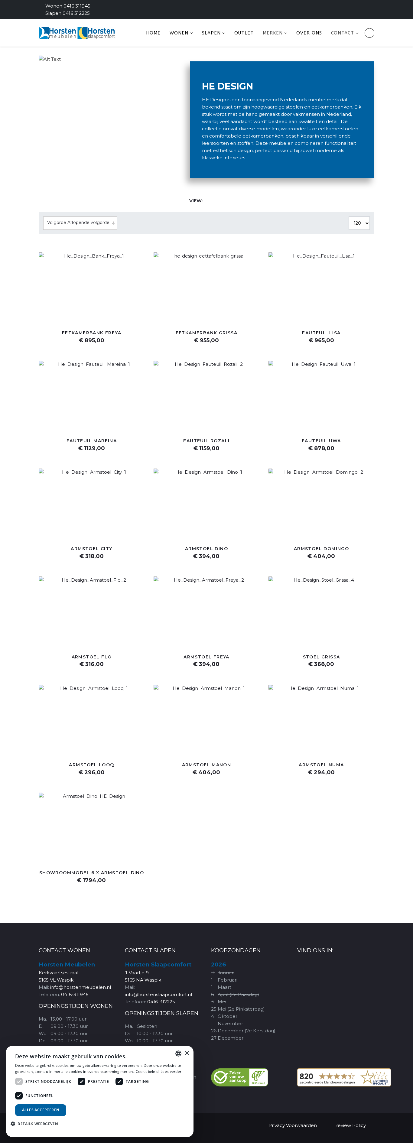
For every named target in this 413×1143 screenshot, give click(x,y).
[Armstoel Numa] (321, 720)
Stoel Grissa (321, 657)
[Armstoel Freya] (206, 611)
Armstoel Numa (321, 765)
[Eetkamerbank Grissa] (206, 287)
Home (153, 33)
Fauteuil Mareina (92, 440)
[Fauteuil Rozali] (206, 396)
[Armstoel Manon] (206, 720)
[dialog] (99, 1091)
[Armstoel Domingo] (321, 504)
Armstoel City (91, 548)
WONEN (179, 33)
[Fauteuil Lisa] (321, 287)
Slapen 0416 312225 (67, 13)
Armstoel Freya (206, 657)
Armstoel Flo (92, 657)
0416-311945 (75, 994)
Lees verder (171, 1071)
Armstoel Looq (91, 765)
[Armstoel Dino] (206, 504)
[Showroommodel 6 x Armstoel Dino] (92, 828)
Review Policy (350, 1125)
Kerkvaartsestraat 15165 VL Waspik (67, 972)
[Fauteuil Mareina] (92, 396)
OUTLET (244, 33)
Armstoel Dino (206, 548)
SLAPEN (211, 33)
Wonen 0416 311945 (67, 6)
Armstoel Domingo (321, 548)
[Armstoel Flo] (92, 611)
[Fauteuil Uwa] (321, 396)
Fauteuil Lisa (321, 333)
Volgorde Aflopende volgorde (78, 222)
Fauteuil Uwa (321, 440)
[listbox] (178, 1053)
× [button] (186, 1053)
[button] (36, 1124)
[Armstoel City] (92, 504)
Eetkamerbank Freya (91, 333)
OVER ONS (309, 33)
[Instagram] (364, 9)
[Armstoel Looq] (92, 720)
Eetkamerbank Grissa (207, 333)
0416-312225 (161, 1002)
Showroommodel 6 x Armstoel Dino (91, 872)
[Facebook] (347, 9)
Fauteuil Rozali (206, 440)
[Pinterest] (355, 9)
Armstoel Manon (206, 765)
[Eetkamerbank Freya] (92, 287)
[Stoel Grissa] (321, 611)
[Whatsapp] (372, 9)
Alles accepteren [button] (40, 1109)
